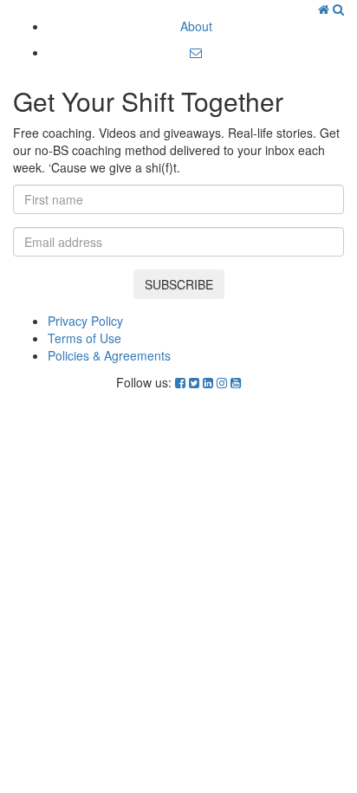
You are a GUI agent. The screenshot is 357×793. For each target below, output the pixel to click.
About (196, 26)
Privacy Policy (85, 320)
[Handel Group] (325, 8)
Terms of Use (84, 338)
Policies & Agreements (109, 355)
